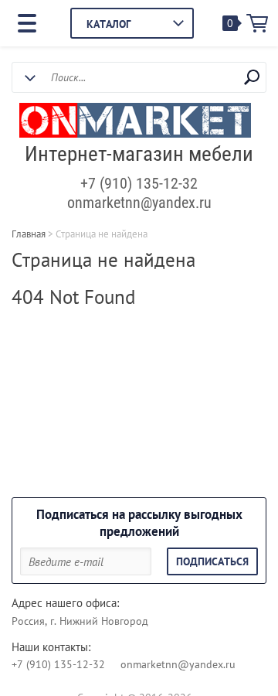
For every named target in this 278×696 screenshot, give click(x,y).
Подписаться (212, 561)
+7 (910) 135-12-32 (139, 183)
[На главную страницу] (135, 122)
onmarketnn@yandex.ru (139, 202)
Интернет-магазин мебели (139, 154)
